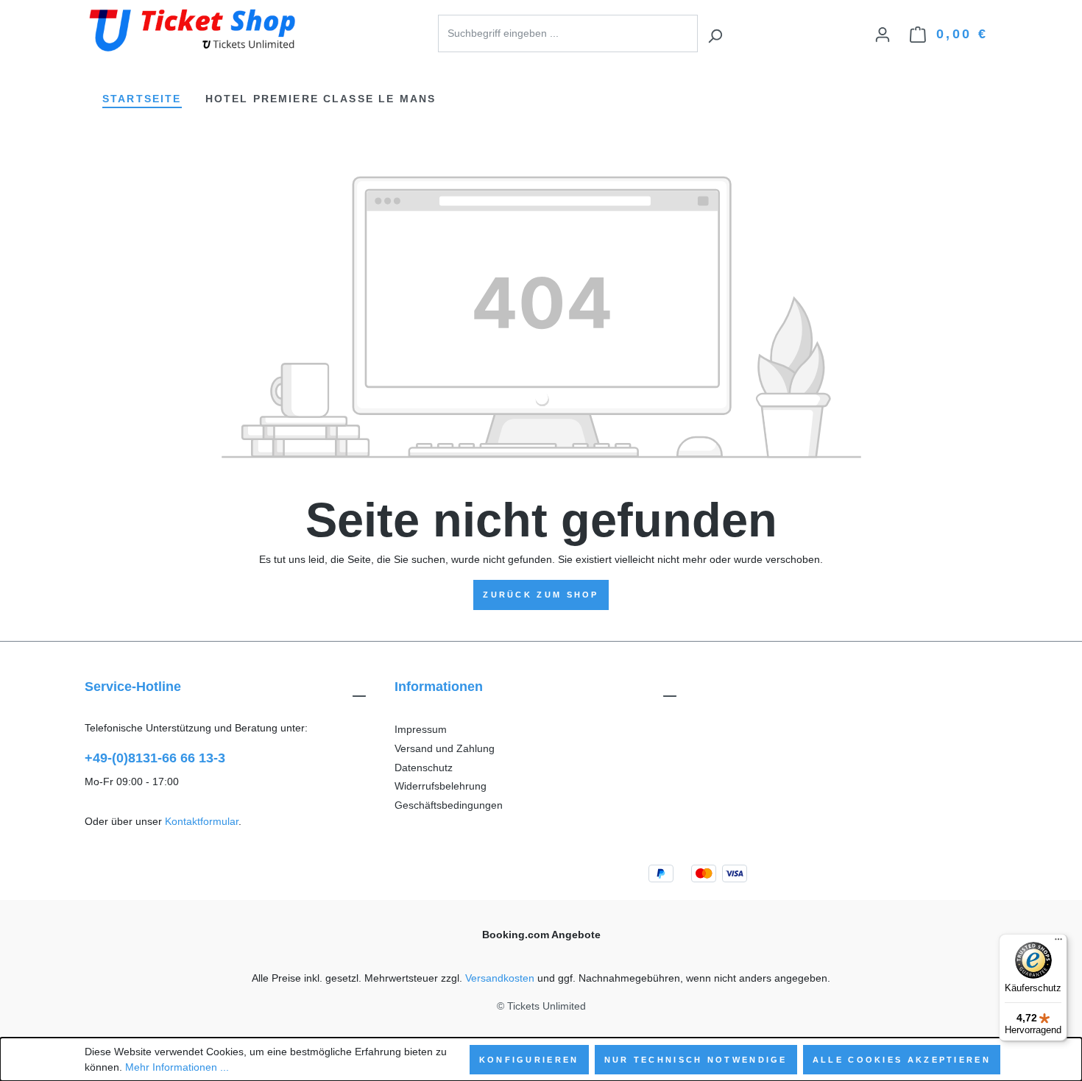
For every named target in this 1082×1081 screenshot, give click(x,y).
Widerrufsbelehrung (441, 786)
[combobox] (568, 33)
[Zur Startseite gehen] (195, 30)
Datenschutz (424, 767)
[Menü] (1058, 942)
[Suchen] (714, 33)
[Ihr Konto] (882, 32)
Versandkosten (499, 978)
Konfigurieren (529, 1059)
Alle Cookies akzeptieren (902, 1059)
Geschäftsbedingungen (449, 805)
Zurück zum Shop (541, 594)
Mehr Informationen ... (177, 1067)
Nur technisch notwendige (696, 1059)
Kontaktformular (201, 821)
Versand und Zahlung (445, 748)
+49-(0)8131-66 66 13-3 (155, 758)
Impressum (421, 729)
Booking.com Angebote (541, 934)
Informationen (439, 686)
